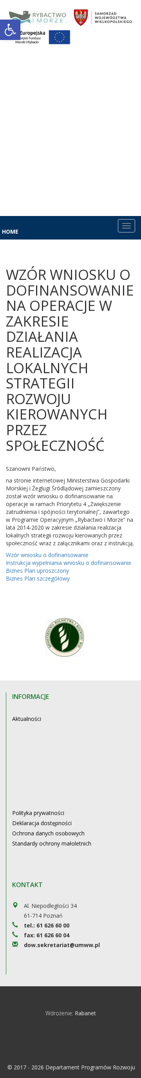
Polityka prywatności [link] (38, 813)
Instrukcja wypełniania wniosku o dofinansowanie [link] (68, 562)
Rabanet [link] (85, 1013)
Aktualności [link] (26, 718)
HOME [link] (10, 231)
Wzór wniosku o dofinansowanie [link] (47, 555)
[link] (10, 30)
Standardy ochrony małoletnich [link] (51, 843)
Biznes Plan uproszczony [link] (37, 570)
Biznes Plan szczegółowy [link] (38, 578)
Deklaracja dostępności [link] (42, 823)
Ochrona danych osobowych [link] (48, 833)
